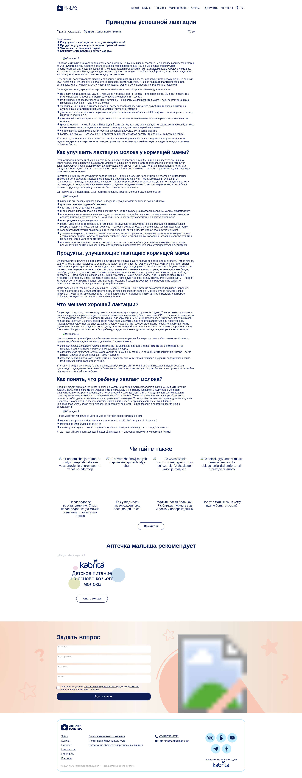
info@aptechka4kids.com (174, 741)
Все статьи (151, 526)
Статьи (195, 7)
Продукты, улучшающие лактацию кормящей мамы (92, 45)
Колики (146, 7)
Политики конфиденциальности (100, 686)
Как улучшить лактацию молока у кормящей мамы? (92, 42)
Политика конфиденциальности (107, 740)
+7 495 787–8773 (169, 736)
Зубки (135, 7)
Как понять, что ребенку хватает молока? (86, 51)
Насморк (160, 7)
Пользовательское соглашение (107, 736)
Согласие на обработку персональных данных (116, 745)
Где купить (211, 7)
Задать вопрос (104, 696)
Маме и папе (177, 7)
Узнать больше (92, 598)
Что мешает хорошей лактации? (80, 48)
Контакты (227, 7)
